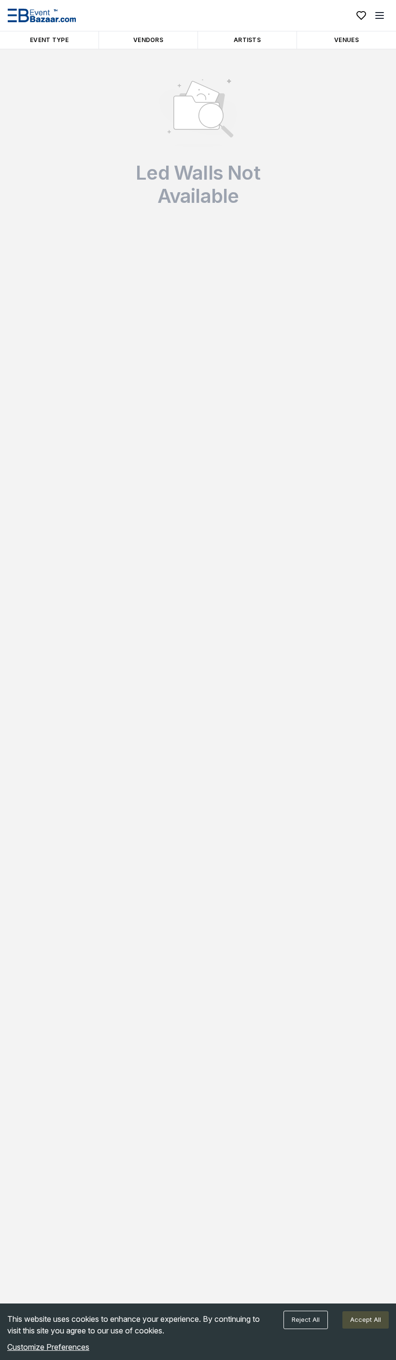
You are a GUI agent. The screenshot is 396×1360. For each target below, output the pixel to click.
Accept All (365, 1319)
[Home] (42, 15)
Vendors (148, 39)
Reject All (306, 1319)
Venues (346, 39)
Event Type (49, 39)
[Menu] (379, 15)
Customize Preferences (48, 1347)
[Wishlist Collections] (361, 15)
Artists (247, 39)
